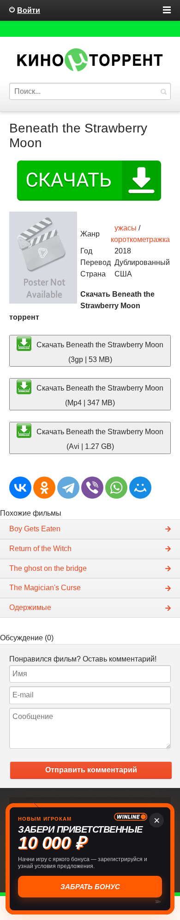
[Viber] (92, 488)
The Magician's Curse (45, 588)
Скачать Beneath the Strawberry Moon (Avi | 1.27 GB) (99, 438)
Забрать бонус (90, 887)
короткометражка (140, 239)
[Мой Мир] (140, 488)
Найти (163, 91)
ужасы (125, 228)
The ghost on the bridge (48, 568)
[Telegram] (68, 488)
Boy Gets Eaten (34, 529)
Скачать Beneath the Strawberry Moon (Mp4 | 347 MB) (99, 395)
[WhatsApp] (116, 488)
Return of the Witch (40, 548)
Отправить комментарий (91, 770)
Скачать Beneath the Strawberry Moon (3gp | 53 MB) (99, 351)
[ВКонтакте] (20, 488)
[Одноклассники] (44, 488)
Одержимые (30, 607)
